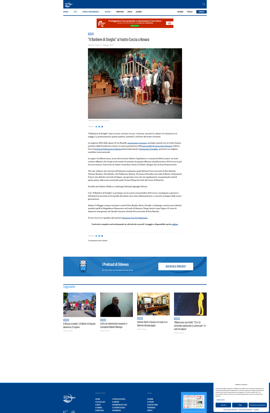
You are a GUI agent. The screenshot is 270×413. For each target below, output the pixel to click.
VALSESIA (107, 12)
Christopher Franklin (148, 149)
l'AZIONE (90, 34)
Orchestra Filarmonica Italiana (108, 149)
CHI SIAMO (150, 399)
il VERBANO (98, 408)
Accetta (223, 405)
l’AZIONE (97, 399)
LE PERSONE (150, 402)
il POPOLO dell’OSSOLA (118, 399)
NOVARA (65, 12)
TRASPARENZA (151, 408)
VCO (75, 12)
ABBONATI (201, 12)
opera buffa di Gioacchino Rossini (157, 146)
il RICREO (98, 405)
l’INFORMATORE (116, 410)
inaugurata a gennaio (137, 143)
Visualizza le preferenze (258, 405)
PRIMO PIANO (120, 12)
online (175, 224)
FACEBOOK (180, 12)
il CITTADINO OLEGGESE (118, 408)
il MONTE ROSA (99, 410)
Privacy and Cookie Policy (230, 409)
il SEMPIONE (115, 402)
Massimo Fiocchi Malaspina (134, 218)
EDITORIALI (139, 12)
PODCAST (190, 12)
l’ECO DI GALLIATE (100, 402)
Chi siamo (256, 409)
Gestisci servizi (221, 399)
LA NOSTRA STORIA (152, 405)
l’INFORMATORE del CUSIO (119, 405)
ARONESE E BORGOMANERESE (90, 12)
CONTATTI (149, 410)
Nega (240, 405)
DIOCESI (130, 12)
